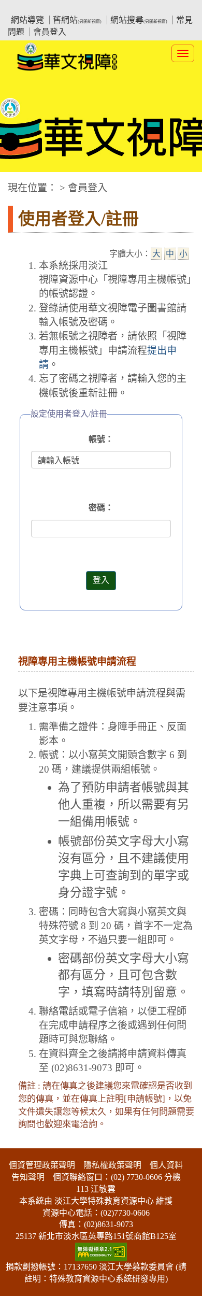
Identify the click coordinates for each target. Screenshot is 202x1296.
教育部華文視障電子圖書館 (99, 8)
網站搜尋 (138, 20)
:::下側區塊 (19, 1141)
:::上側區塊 (27, 8)
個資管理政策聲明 (42, 1165)
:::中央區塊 (19, 182)
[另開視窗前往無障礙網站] (101, 1250)
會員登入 (49, 31)
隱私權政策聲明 (112, 1165)
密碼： (101, 507)
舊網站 (77, 20)
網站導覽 (27, 20)
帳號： (101, 439)
